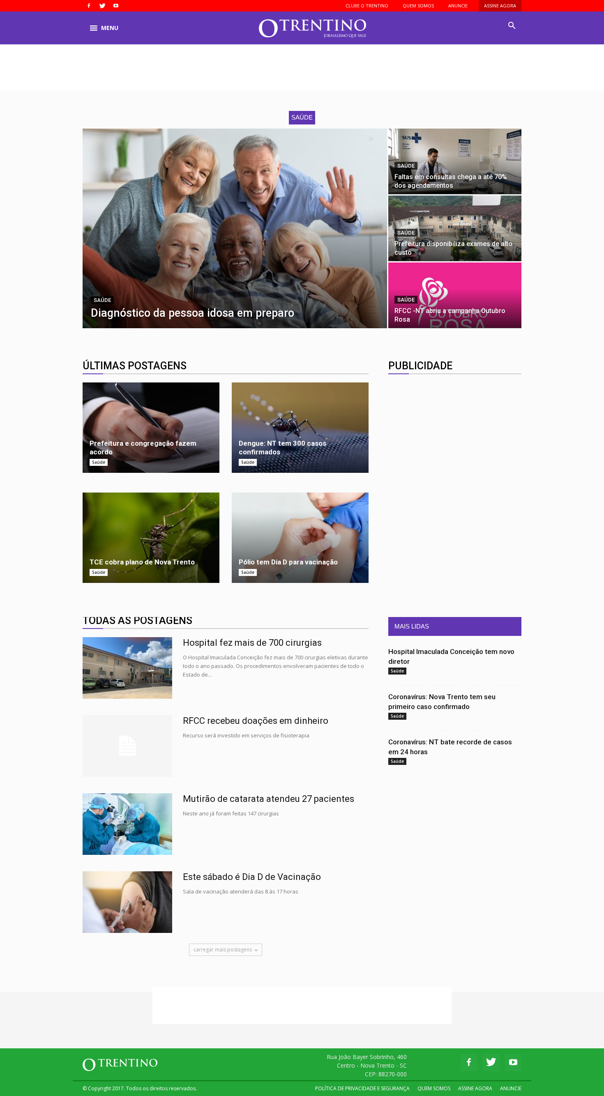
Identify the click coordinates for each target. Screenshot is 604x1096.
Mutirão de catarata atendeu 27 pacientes (268, 799)
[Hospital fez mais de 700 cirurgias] (127, 668)
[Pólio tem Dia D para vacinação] (300, 538)
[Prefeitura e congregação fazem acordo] (151, 427)
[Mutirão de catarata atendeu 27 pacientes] (127, 824)
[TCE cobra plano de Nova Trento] (151, 538)
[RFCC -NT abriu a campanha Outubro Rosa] (454, 295)
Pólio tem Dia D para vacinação (288, 562)
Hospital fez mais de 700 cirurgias (252, 643)
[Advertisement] (302, 72)
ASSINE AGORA (500, 5)
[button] (511, 26)
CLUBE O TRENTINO (367, 5)
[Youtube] (116, 6)
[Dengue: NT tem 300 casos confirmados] (300, 427)
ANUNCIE (458, 5)
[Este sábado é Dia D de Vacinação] (127, 902)
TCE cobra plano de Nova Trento (142, 562)
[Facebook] (89, 6)
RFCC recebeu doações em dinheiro (255, 721)
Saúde (102, 300)
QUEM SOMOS (418, 5)
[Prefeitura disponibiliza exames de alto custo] (454, 228)
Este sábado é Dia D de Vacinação (252, 877)
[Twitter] (102, 6)
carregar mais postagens (223, 949)
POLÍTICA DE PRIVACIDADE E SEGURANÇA (362, 1088)
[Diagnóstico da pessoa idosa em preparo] (235, 228)
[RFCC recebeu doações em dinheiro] (127, 746)
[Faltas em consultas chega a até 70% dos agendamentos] (454, 161)
